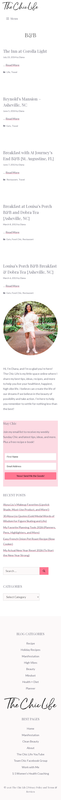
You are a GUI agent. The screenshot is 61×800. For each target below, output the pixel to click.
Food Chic (17, 239)
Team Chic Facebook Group (30, 760)
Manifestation (30, 656)
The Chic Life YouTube (30, 754)
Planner (30, 688)
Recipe (30, 643)
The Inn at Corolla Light (25, 51)
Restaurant (12, 179)
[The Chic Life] (20, 6)
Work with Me (30, 767)
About (30, 748)
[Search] (44, 571)
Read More (12, 65)
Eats (9, 126)
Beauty (30, 669)
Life (8, 72)
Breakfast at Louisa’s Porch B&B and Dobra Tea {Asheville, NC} (27, 212)
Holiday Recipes (30, 649)
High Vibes (30, 662)
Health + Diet (30, 682)
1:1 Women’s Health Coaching (30, 773)
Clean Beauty (30, 741)
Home (30, 728)
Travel (14, 72)
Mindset (30, 675)
